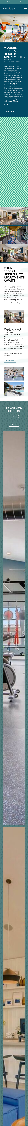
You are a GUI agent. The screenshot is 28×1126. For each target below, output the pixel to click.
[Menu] (25, 9)
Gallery (14, 425)
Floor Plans (10, 111)
